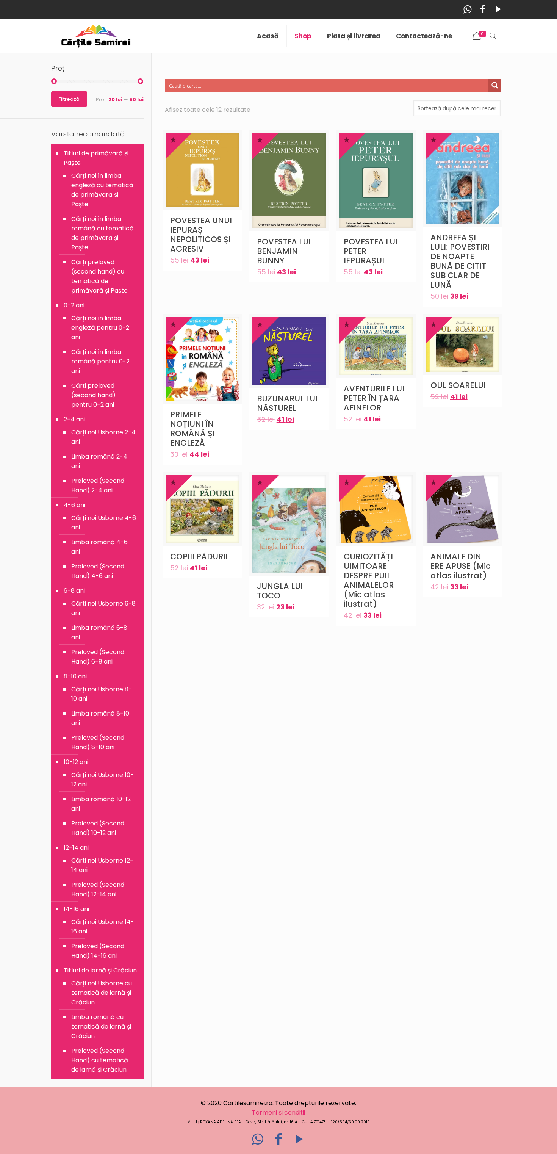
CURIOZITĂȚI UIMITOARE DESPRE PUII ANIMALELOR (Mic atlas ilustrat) (369, 580)
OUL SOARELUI (458, 385)
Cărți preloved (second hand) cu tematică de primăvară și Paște (99, 276)
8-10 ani (75, 676)
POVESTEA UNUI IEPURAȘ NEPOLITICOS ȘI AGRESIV (201, 234)
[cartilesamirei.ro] (96, 36)
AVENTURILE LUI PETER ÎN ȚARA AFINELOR (374, 398)
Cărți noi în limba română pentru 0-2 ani (100, 361)
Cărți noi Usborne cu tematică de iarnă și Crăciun (101, 993)
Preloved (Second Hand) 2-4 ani (97, 485)
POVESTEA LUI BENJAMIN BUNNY (284, 251)
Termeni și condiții (278, 1112)
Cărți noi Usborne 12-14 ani (102, 865)
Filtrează (69, 99)
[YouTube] (498, 9)
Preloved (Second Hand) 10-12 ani (97, 828)
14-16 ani (76, 909)
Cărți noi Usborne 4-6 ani (103, 523)
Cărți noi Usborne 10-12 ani (102, 779)
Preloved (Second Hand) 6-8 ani (97, 657)
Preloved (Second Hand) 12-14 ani (97, 889)
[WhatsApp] (467, 9)
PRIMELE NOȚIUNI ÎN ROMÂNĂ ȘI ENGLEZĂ (192, 428)
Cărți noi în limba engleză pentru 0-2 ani (100, 327)
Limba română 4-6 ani (99, 547)
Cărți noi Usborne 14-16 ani (102, 927)
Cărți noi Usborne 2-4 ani (103, 437)
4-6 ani (74, 505)
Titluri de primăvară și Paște (96, 158)
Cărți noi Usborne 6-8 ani (103, 608)
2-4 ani (74, 419)
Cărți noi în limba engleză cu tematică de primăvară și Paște (102, 189)
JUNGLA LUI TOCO (280, 591)
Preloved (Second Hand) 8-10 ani (97, 742)
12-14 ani (76, 847)
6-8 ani (74, 590)
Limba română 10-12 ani (101, 804)
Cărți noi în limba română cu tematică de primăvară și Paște (102, 233)
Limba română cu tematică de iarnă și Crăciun (101, 1026)
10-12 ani (76, 762)
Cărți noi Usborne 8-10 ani (101, 694)
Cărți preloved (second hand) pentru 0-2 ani (93, 395)
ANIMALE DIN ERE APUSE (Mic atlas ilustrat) (460, 566)
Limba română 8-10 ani (100, 718)
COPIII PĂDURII (199, 556)
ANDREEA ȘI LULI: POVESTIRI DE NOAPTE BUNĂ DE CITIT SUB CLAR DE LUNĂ (460, 261)
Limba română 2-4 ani (99, 461)
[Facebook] (483, 9)
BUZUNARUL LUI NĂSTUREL (287, 403)
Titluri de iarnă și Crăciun (100, 970)
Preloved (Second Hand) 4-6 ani (97, 571)
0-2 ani (74, 305)
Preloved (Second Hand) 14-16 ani (97, 951)
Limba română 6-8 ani (99, 632)
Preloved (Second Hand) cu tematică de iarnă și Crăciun (99, 1060)
